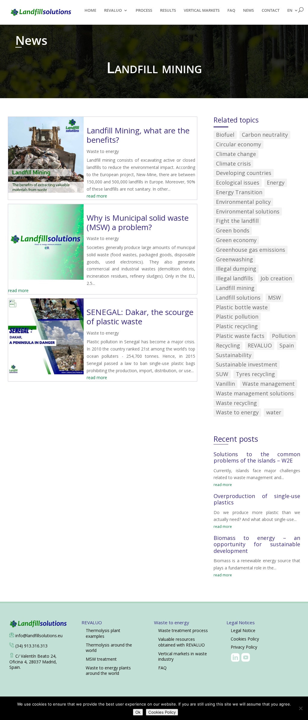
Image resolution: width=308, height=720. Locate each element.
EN (289, 10)
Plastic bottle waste (242, 307)
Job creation (276, 278)
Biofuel (225, 134)
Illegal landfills (234, 278)
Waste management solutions (255, 393)
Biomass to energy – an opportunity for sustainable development (257, 544)
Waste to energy (103, 151)
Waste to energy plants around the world (108, 670)
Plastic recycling (237, 326)
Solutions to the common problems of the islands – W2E (257, 457)
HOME (90, 10)
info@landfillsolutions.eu (39, 635)
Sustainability (233, 355)
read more (97, 196)
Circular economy (238, 144)
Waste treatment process (183, 630)
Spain (286, 345)
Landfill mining (235, 287)
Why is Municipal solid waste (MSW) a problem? (138, 222)
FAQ (231, 10)
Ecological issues (237, 182)
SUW (222, 374)
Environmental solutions (247, 211)
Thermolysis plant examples (103, 633)
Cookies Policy (245, 639)
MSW (274, 297)
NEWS (248, 10)
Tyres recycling (255, 374)
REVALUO (113, 10)
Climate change (236, 153)
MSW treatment (101, 659)
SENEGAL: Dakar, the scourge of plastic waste (140, 317)
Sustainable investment (246, 364)
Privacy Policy (244, 647)
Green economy (236, 240)
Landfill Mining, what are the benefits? (138, 135)
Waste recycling (236, 403)
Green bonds (232, 230)
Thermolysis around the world (109, 647)
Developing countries (243, 172)
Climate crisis (233, 163)
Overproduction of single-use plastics (257, 499)
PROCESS (144, 10)
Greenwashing (234, 259)
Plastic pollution (237, 316)
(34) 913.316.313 (31, 646)
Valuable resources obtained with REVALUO (181, 641)
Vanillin (225, 383)
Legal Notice (243, 630)
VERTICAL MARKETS (202, 10)
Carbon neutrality (265, 134)
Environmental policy (243, 201)
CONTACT (270, 10)
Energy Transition (239, 192)
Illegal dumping (236, 268)
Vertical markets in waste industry (182, 656)
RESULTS (168, 10)
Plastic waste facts (240, 335)
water (273, 412)
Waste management (268, 383)
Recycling (228, 345)
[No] (300, 708)
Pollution (283, 335)
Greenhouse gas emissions (250, 249)
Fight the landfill (237, 220)
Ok (137, 712)
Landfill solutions (238, 297)
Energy (276, 182)
